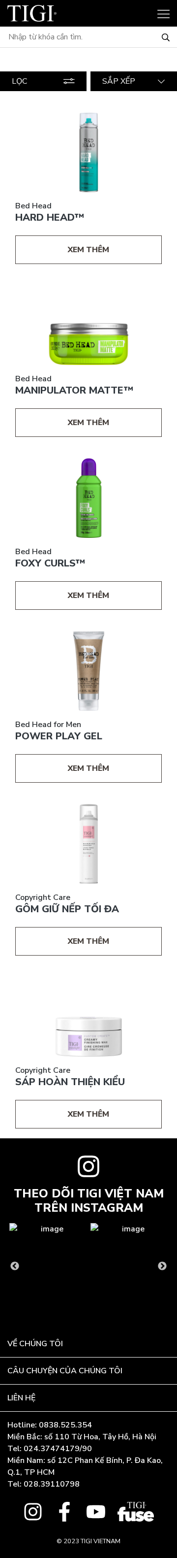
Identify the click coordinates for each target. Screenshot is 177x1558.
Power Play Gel (58, 736)
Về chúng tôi (35, 1343)
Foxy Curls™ (50, 563)
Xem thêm (88, 249)
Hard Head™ (49, 217)
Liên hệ (21, 1397)
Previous (15, 1266)
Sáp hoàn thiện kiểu (70, 1082)
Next (162, 1266)
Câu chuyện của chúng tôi (64, 1370)
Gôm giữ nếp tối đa (67, 909)
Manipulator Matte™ (74, 390)
